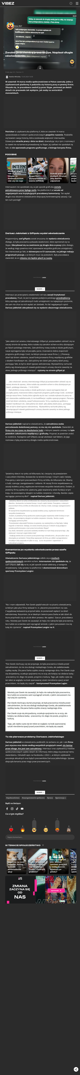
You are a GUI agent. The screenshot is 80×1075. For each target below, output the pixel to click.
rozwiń (39, 289)
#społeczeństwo (12, 798)
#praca (50, 798)
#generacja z (60, 798)
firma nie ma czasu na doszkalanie (24, 430)
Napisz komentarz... (15, 837)
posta (44, 277)
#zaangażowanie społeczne (33, 798)
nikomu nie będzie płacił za (36, 258)
